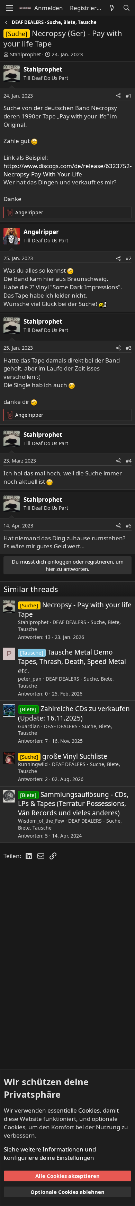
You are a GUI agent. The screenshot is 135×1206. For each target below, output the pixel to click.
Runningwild (33, 764)
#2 (129, 258)
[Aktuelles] (112, 8)
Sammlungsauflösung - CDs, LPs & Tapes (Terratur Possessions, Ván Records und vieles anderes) (73, 803)
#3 (129, 347)
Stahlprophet (25, 54)
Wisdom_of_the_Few (41, 820)
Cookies (89, 1110)
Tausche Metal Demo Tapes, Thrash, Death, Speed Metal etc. (72, 661)
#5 (129, 525)
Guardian (29, 726)
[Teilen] (118, 95)
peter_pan (30, 678)
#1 (129, 95)
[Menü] (9, 8)
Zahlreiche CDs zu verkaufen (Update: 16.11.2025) (74, 713)
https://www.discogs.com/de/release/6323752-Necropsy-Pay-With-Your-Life (67, 170)
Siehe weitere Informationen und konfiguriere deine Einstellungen (50, 1153)
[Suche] (126, 8)
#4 (129, 460)
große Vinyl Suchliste (74, 756)
